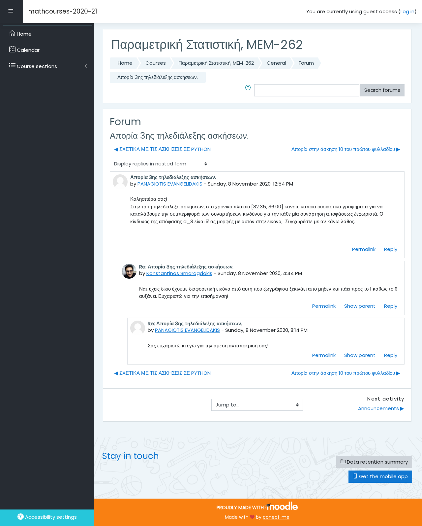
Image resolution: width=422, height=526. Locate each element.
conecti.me (276, 517)
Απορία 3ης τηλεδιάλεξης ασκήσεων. (157, 77)
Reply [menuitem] (390, 249)
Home (125, 62)
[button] (249, 90)
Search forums (382, 90)
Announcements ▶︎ (381, 408)
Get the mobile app (383, 476)
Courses (155, 62)
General (276, 62)
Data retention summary (377, 461)
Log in (407, 11)
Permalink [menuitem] (364, 249)
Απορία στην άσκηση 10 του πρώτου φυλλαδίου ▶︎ (345, 149)
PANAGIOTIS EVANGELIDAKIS (169, 183)
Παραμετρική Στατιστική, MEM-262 (216, 62)
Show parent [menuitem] (360, 305)
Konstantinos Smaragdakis (179, 273)
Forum (306, 62)
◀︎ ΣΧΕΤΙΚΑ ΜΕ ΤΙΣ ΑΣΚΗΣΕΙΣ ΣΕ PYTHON (162, 149)
